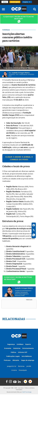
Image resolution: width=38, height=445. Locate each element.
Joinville (28, 366)
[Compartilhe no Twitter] (33, 230)
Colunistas (16, 348)
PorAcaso (7, 360)
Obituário (15, 360)
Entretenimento (28, 348)
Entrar (5, 2)
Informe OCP (22, 352)
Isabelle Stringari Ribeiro (21, 73)
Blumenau (21, 366)
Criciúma (14, 370)
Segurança (11, 344)
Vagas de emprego (27, 360)
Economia (7, 348)
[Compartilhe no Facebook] (33, 225)
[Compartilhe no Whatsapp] (33, 235)
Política (13, 352)
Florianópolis (23, 370)
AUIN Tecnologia (26, 392)
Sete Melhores (27, 356)
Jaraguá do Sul (11, 366)
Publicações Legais (13, 356)
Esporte (28, 344)
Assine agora (15, 2)
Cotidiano (20, 344)
